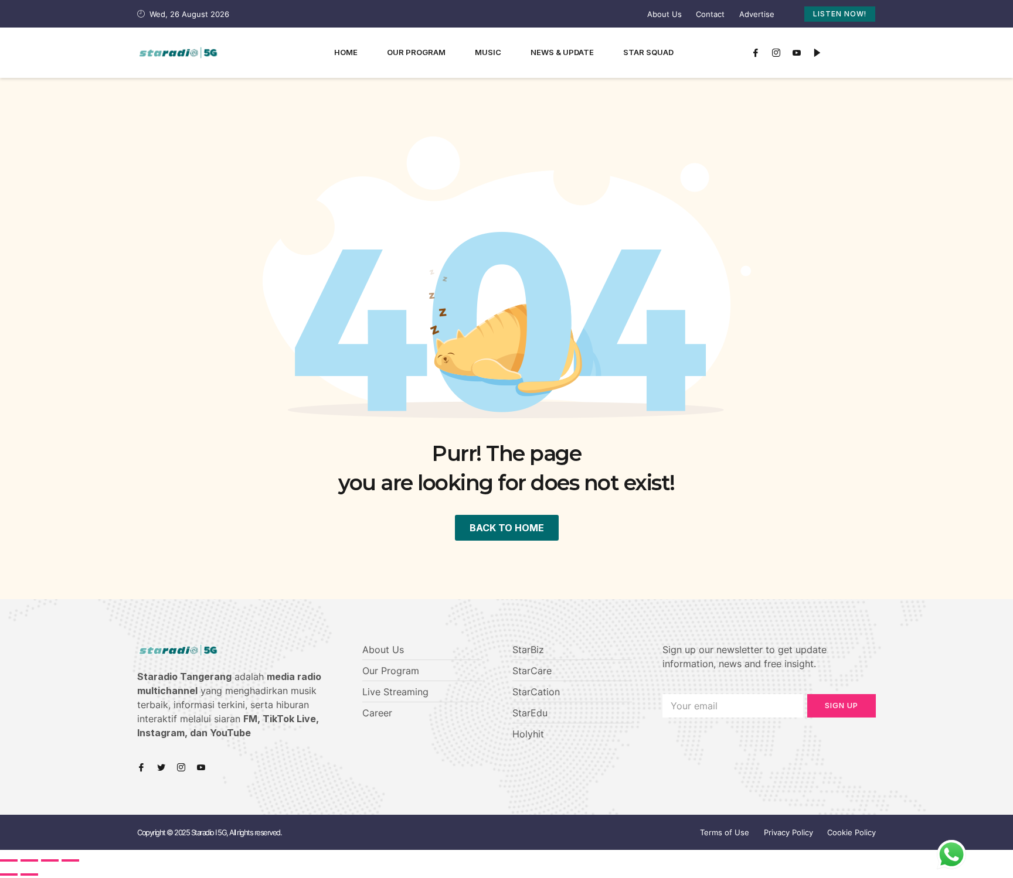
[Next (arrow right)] (29, 874)
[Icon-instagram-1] (776, 53)
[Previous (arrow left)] (9, 874)
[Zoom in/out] (70, 860)
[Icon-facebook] (755, 53)
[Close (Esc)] (9, 860)
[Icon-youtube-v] (796, 53)
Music (488, 52)
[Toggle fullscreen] (50, 860)
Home (346, 52)
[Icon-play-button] (817, 53)
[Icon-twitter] (161, 767)
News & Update (562, 52)
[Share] (29, 860)
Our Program (416, 52)
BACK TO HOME (507, 528)
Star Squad (648, 52)
